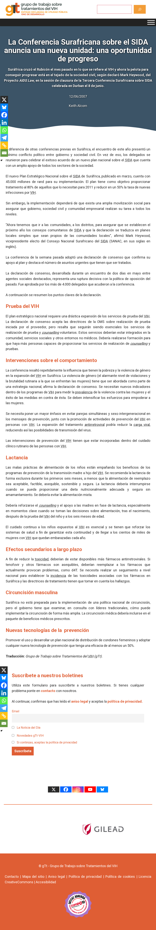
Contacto (12, 877)
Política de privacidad (85, 877)
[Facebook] (4, 115)
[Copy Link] (4, 145)
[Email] (4, 153)
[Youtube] (90, 789)
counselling (50, 333)
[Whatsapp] (4, 130)
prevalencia (83, 392)
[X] (4, 100)
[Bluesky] (4, 107)
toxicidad (42, 559)
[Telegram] (4, 138)
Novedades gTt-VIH (30, 735)
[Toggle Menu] (151, 22)
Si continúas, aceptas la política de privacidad (47, 742)
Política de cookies (120, 877)
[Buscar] (140, 9)
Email (15, 711)
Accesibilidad (46, 882)
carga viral (142, 425)
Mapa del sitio (33, 877)
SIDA (128, 160)
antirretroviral (95, 425)
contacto (48, 691)
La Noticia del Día (28, 727)
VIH (33, 193)
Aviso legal (56, 877)
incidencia (58, 576)
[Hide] (1, 160)
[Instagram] (78, 789)
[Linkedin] (4, 122)
